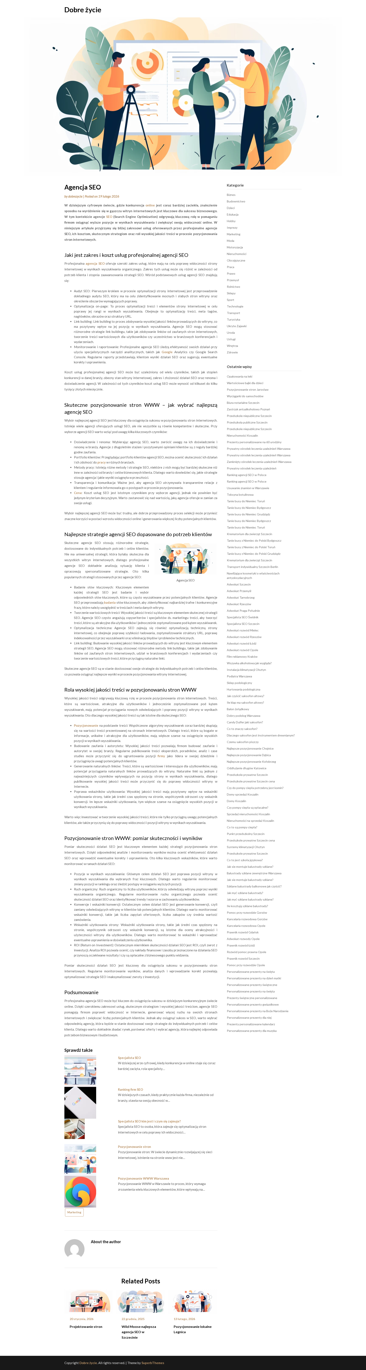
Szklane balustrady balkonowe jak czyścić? (254, 886)
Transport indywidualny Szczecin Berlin (252, 567)
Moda (230, 240)
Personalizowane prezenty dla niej (249, 1017)
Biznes (231, 195)
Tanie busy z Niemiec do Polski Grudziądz (253, 553)
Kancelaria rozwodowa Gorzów (247, 919)
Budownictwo (236, 201)
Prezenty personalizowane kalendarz (251, 1024)
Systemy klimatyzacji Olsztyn (246, 847)
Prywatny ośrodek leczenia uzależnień (251, 468)
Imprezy (232, 227)
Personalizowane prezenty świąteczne (252, 985)
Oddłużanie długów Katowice (246, 768)
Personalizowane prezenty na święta (251, 971)
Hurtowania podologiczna (243, 689)
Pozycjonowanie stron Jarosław (248, 389)
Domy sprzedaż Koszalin (242, 794)
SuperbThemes (152, 1363)
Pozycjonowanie (86, 725)
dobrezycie (75, 196)
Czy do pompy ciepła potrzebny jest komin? (255, 788)
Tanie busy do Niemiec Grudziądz (248, 514)
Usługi (231, 339)
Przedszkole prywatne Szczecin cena (251, 781)
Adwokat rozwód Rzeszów (244, 637)
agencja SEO (95, 263)
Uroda (231, 332)
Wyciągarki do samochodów (245, 396)
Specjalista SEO (129, 1058)
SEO (109, 217)
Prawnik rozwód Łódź (241, 945)
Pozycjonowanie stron (134, 1147)
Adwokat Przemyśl (239, 591)
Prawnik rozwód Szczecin (243, 958)
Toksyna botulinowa (240, 494)
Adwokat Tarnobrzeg (241, 597)
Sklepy (231, 293)
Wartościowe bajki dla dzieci (245, 383)
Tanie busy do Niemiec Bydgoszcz (249, 507)
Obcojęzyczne (236, 260)
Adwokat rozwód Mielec (243, 630)
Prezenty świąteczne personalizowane (252, 998)
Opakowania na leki (239, 376)
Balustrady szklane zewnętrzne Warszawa (254, 873)
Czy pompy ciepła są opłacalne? (247, 807)
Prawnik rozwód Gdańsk (243, 932)
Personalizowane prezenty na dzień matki (254, 978)
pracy (101, 462)
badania (110, 602)
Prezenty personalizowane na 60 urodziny (254, 442)
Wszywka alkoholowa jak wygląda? (249, 663)
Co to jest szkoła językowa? (245, 860)
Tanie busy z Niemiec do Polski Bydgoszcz (254, 540)
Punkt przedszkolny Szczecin (246, 834)
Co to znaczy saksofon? (242, 729)
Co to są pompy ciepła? (242, 827)
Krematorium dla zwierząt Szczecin (249, 534)
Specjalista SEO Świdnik (242, 617)
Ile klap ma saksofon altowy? (245, 702)
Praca (230, 267)
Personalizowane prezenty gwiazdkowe (253, 1004)
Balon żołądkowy (238, 709)
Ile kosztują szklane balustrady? (247, 906)
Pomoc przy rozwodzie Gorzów (247, 912)
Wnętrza (232, 345)
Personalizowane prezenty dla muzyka (252, 1030)
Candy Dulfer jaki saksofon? (245, 722)
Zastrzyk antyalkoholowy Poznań (248, 409)
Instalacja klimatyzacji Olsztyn (246, 669)
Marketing (74, 1212)
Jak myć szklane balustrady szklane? (250, 899)
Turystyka (233, 319)
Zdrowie (232, 352)
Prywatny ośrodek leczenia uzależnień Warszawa (258, 448)
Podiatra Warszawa (239, 676)
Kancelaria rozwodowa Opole (246, 925)
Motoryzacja (235, 247)
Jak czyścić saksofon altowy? (245, 696)
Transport (233, 313)
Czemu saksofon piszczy (243, 742)
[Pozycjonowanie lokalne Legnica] (192, 1300)
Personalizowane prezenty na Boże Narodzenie (257, 1011)
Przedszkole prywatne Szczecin (247, 774)
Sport (230, 300)
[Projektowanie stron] (88, 1300)
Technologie (235, 306)
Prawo (231, 273)
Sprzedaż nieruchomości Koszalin (248, 814)
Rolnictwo (233, 286)
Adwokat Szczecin (239, 584)
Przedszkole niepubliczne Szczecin (249, 416)
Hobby (231, 221)
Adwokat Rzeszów (239, 604)
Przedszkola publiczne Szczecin (247, 422)
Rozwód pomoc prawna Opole (246, 952)
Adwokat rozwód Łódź (241, 643)
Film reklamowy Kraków (242, 656)
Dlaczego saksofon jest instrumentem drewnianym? (261, 735)
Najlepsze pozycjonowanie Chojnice (250, 748)
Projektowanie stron (86, 1326)
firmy (161, 756)
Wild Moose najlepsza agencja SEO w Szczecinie (139, 1331)
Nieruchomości (236, 254)
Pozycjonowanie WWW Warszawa (143, 1178)
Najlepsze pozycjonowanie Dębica (249, 755)
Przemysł (233, 280)
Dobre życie (82, 9)
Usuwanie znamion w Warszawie (248, 488)
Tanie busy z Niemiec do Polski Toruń (251, 547)
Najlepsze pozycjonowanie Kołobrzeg (251, 761)
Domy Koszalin (236, 801)
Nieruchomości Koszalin (242, 435)
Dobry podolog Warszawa (243, 715)
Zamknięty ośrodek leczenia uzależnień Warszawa (259, 462)
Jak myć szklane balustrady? (245, 893)
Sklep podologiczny (239, 683)
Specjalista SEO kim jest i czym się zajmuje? (149, 1121)
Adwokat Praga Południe (243, 610)
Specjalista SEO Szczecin (243, 623)
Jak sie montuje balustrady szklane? (250, 866)
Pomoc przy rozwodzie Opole (246, 965)
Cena (78, 493)
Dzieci (231, 208)
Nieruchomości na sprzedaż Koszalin (250, 820)
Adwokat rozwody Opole (243, 939)
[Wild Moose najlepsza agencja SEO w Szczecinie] (140, 1300)
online (150, 205)
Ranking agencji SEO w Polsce (246, 475)
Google (167, 352)
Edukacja (232, 214)
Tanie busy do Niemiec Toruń (246, 501)
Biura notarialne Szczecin (243, 402)
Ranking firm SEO (130, 1089)
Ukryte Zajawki (237, 326)
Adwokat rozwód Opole (242, 650)
